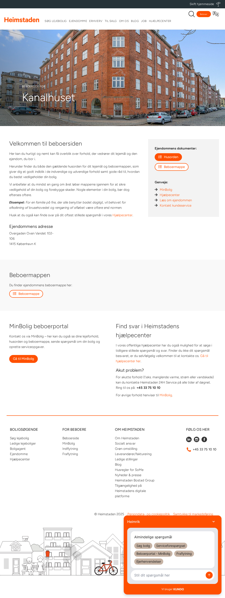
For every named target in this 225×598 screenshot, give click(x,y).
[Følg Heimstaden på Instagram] (196, 441)
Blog (135, 21)
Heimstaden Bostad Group (134, 480)
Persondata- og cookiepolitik (148, 514)
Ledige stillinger (126, 459)
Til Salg (111, 21)
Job (144, 21)
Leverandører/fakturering (133, 454)
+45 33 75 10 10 (204, 449)
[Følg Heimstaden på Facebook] (204, 441)
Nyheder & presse (128, 475)
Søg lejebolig (56, 21)
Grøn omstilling (126, 449)
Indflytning (70, 449)
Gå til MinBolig (23, 359)
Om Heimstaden (127, 438)
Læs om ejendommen (176, 200)
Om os (124, 21)
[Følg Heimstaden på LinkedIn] (189, 441)
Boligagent (18, 449)
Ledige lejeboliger (23, 443)
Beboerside (70, 438)
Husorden (171, 157)
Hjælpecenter (160, 21)
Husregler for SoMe (129, 470)
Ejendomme (78, 21)
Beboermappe (174, 167)
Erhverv (96, 21)
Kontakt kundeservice (175, 205)
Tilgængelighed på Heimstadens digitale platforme (130, 491)
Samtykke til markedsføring (193, 514)
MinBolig (166, 190)
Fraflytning (70, 454)
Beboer (203, 14)
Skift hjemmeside (202, 4)
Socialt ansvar (125, 443)
